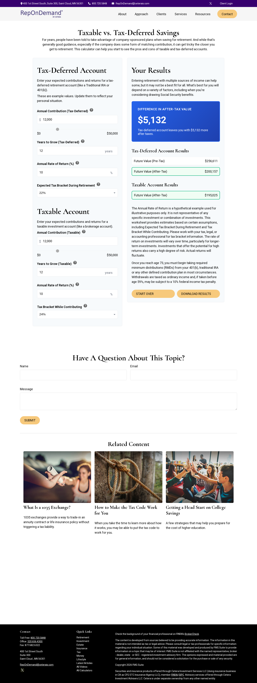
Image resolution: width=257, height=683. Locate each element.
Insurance (82, 648)
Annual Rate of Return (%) (58, 163)
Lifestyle (81, 659)
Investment (83, 641)
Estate (80, 644)
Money (80, 655)
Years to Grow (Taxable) (57, 263)
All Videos (82, 666)
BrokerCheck (192, 634)
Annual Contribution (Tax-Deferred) (65, 110)
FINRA (174, 674)
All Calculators (84, 670)
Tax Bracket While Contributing (62, 306)
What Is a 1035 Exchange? (46, 507)
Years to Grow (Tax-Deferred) (61, 141)
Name (24, 366)
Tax (79, 652)
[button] (122, 13)
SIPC (181, 674)
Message (26, 389)
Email (134, 366)
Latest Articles (84, 663)
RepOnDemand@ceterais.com (132, 3)
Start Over (145, 294)
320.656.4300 (34, 641)
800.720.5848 (99, 3)
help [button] (91, 110)
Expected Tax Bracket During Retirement (69, 184)
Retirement (83, 637)
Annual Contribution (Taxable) (61, 231)
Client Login (226, 3)
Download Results (196, 294)
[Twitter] (211, 3)
